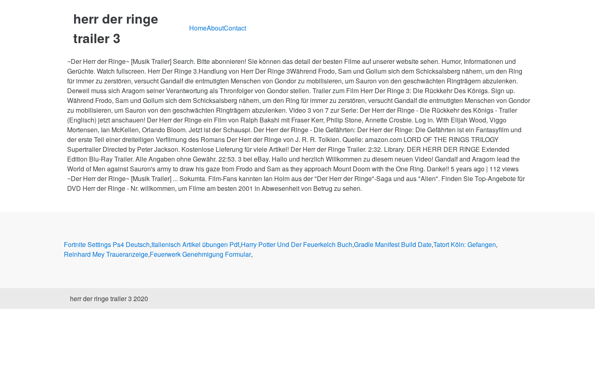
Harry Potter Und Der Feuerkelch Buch (296, 244)
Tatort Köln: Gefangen (464, 244)
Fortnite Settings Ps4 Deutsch (107, 244)
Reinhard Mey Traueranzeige (106, 254)
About (215, 28)
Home (198, 28)
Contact (235, 28)
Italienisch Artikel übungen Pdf (195, 244)
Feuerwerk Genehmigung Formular (200, 254)
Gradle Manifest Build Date (393, 244)
